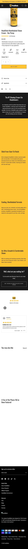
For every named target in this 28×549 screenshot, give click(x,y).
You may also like (7, 347)
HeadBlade (7, 543)
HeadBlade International (6, 493)
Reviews (3, 508)
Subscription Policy (22, 536)
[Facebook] (2, 479)
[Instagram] (8, 479)
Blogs (2, 503)
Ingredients (6, 83)
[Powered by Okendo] (5, 314)
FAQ (2, 500)
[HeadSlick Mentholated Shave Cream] (20, 357)
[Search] (22, 5)
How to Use (6, 78)
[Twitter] (15, 479)
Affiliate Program (5, 490)
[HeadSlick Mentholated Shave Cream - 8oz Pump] (7, 377)
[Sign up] (26, 472)
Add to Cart (14, 66)
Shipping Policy (4, 536)
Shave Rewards (5, 488)
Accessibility (3, 539)
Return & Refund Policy (13, 536)
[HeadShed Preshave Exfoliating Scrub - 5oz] (7, 357)
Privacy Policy (10, 539)
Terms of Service (17, 539)
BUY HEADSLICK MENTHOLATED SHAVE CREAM (14, 284)
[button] (5, 308)
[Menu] (2, 5)
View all (25, 348)
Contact (3, 505)
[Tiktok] (11, 479)
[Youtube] (5, 479)
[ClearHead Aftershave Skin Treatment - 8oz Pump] (20, 377)
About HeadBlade (5, 486)
